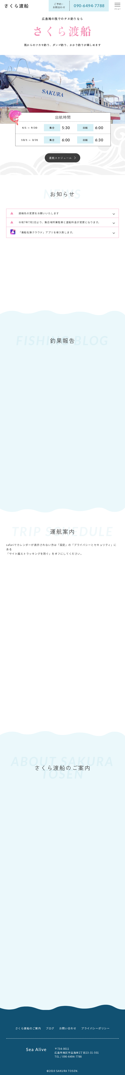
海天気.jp (39, 693)
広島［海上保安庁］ (101, 693)
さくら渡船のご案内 (28, 1028)
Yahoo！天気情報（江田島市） (95, 705)
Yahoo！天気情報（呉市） (43, 705)
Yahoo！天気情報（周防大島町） (96, 717)
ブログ (50, 1028)
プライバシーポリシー (95, 1028)
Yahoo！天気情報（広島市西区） (45, 717)
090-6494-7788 (20, 973)
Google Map (17, 927)
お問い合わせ (67, 1028)
